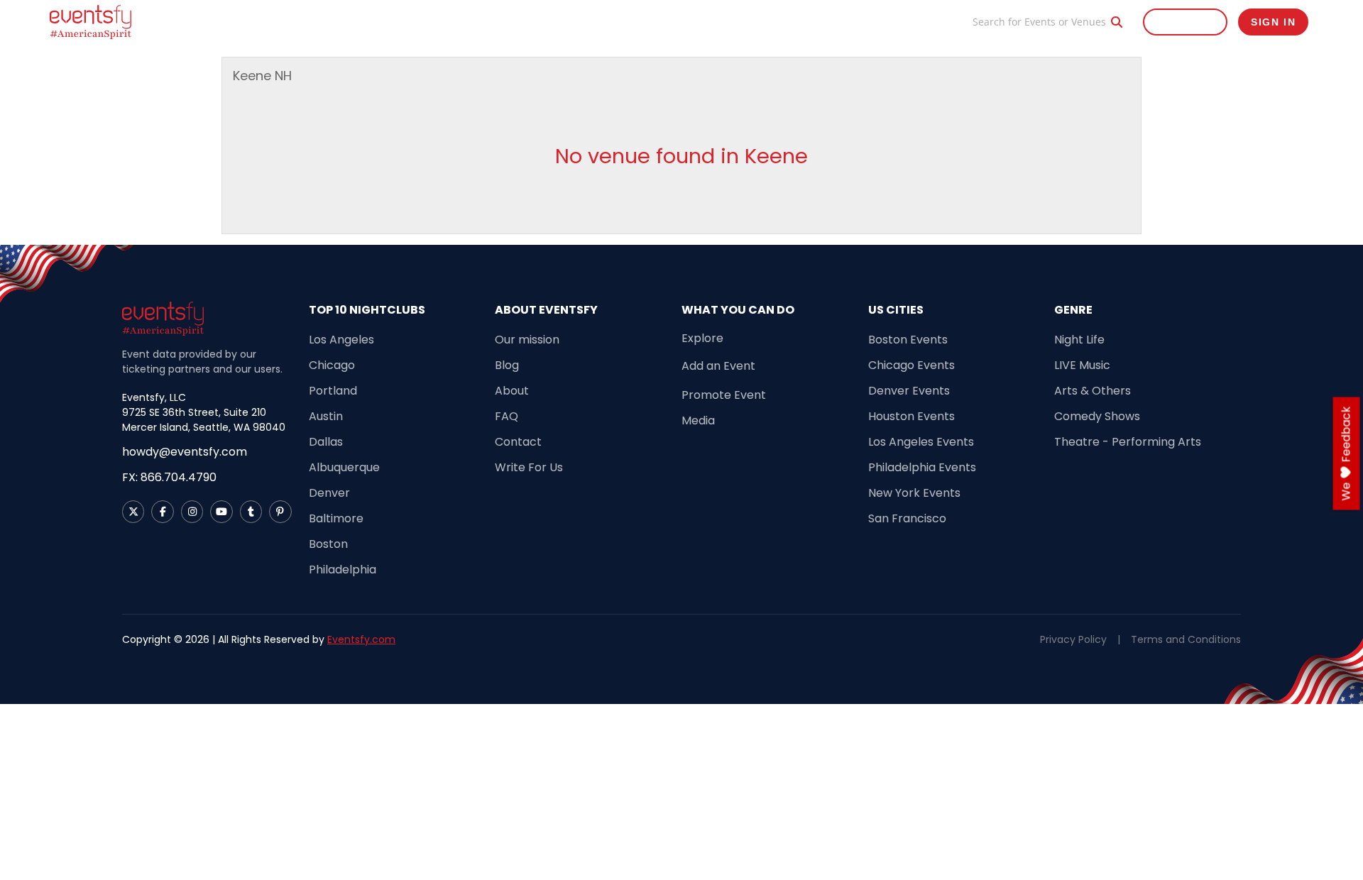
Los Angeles (341, 339)
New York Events (914, 493)
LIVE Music (1082, 365)
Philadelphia (342, 569)
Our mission (527, 339)
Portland (333, 391)
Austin (326, 416)
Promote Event (875, 21)
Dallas (326, 442)
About (512, 391)
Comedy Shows (1097, 416)
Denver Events (909, 391)
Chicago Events (911, 365)
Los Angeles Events (921, 442)
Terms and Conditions (1186, 639)
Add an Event (718, 366)
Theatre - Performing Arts (1127, 442)
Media (698, 420)
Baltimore (336, 518)
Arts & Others (1092, 391)
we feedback (1346, 454)
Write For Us (529, 467)
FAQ (506, 416)
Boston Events (908, 339)
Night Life (1079, 339)
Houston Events (911, 416)
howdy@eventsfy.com (184, 452)
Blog (941, 21)
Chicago (332, 365)
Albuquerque (344, 467)
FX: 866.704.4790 (169, 477)
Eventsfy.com (361, 639)
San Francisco (907, 518)
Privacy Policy (1073, 639)
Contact (518, 442)
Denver (329, 493)
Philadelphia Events (922, 467)
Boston (328, 544)
